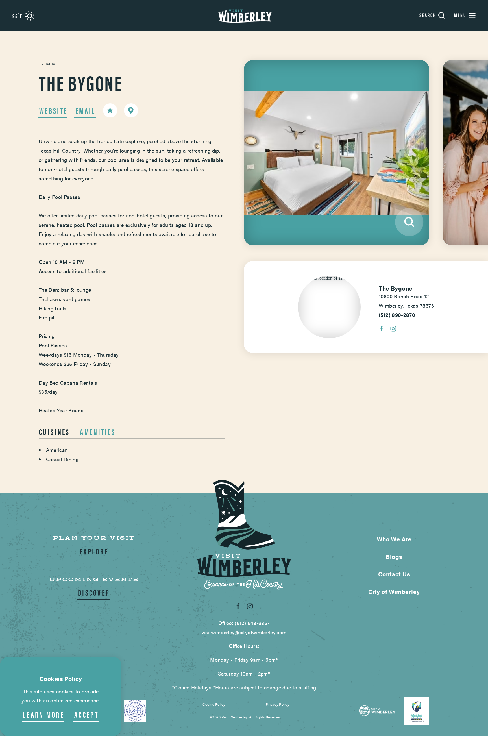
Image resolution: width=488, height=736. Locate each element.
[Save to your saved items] (110, 110)
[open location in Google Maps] (329, 277)
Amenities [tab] (98, 431)
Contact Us (394, 574)
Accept (86, 714)
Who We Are (394, 539)
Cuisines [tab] (54, 431)
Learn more (43, 714)
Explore (94, 551)
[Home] (244, 15)
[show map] (131, 110)
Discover (94, 592)
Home (49, 63)
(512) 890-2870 (397, 314)
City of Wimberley (394, 591)
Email (85, 110)
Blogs (394, 556)
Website (53, 110)
